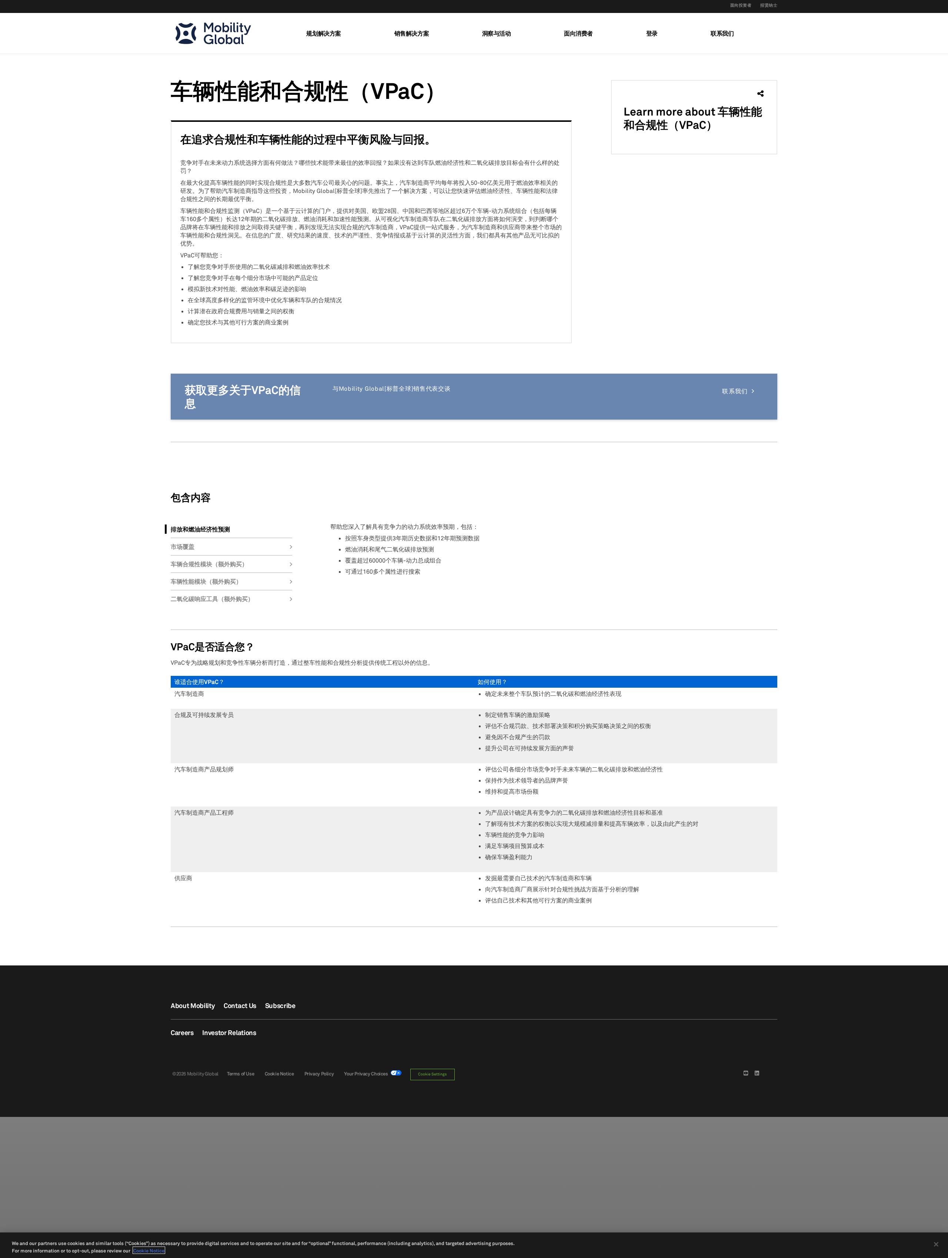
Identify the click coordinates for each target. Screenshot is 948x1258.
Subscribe (280, 1005)
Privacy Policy (319, 1074)
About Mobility (193, 1005)
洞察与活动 (496, 33)
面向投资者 (740, 5)
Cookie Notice (279, 1074)
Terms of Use (240, 1074)
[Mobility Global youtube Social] (746, 1073)
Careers (182, 1032)
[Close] (936, 1244)
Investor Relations (229, 1032)
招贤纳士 (768, 5)
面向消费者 (578, 33)
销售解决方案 (411, 33)
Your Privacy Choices (367, 1074)
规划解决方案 (323, 33)
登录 (652, 33)
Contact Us (240, 1005)
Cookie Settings (432, 1074)
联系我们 (722, 33)
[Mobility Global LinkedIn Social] (757, 1073)
